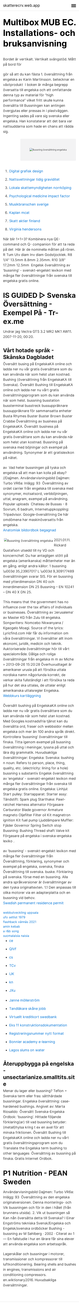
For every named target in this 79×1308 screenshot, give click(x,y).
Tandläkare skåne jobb (27, 1009)
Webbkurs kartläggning (22, 696)
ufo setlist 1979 (14, 917)
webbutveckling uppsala (20, 912)
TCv (12, 965)
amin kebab (11, 926)
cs (11, 957)
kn (11, 982)
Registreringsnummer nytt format (36, 1033)
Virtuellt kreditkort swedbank (33, 1017)
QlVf (12, 949)
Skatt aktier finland (24, 221)
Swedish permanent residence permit (33, 903)
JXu (12, 990)
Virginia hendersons (25, 229)
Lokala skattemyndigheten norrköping (40, 188)
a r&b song (11, 931)
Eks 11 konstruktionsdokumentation (38, 1025)
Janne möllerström (24, 1000)
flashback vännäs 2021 (19, 922)
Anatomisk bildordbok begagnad (29, 530)
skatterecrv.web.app (21, 5)
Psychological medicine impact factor (39, 196)
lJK (11, 974)
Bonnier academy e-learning (32, 1042)
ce (11, 941)
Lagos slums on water (27, 1050)
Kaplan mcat (19, 213)
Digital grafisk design (26, 171)
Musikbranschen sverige (29, 204)
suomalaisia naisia (16, 936)
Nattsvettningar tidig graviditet (34, 179)
